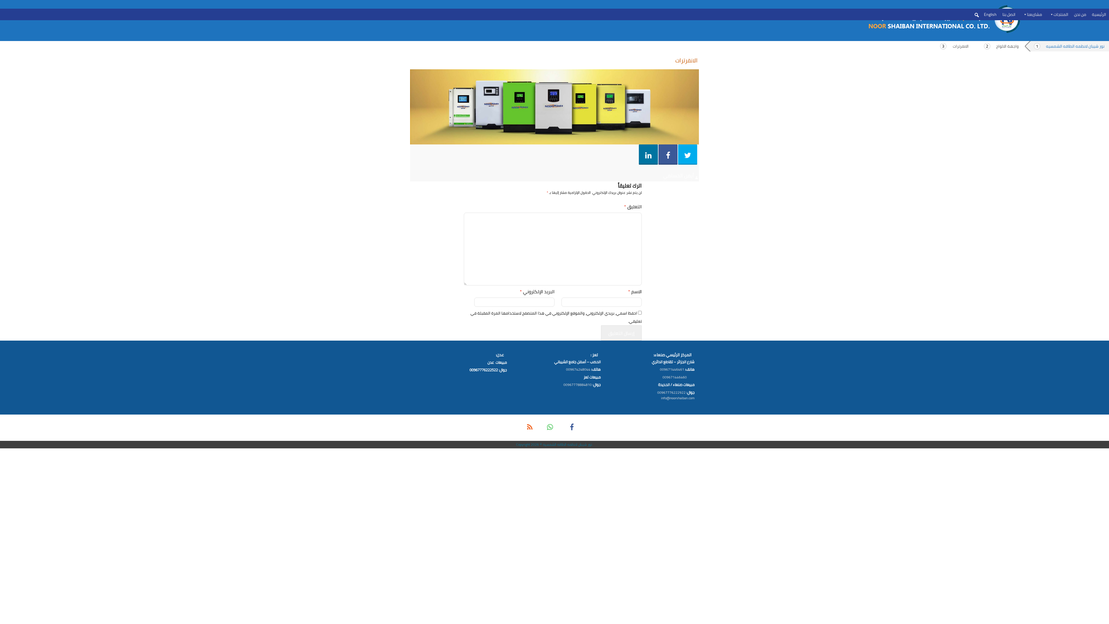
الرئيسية (1099, 14)
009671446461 (672, 369)
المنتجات (1061, 14)
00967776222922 (671, 392)
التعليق (633, 206)
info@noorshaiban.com (678, 398)
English (990, 14)
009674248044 (578, 369)
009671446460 (675, 377)
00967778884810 (577, 384)
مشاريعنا (1034, 14)
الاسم (635, 291)
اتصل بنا (1008, 14)
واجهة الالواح (1007, 46)
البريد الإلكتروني (537, 291)
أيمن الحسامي (678, 175)
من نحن (1080, 14)
